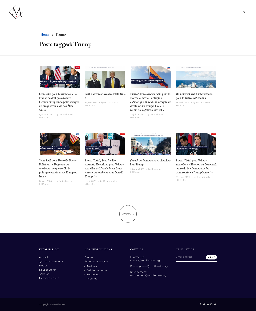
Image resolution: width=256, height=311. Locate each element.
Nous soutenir (47, 269)
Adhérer (44, 274)
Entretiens (93, 274)
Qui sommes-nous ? (51, 261)
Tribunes (92, 278)
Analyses (92, 266)
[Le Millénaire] (16, 11)
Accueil (43, 257)
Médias (43, 265)
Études (89, 257)
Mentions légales (49, 278)
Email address (184, 256)
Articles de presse (97, 270)
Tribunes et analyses (97, 261)
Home (45, 34)
